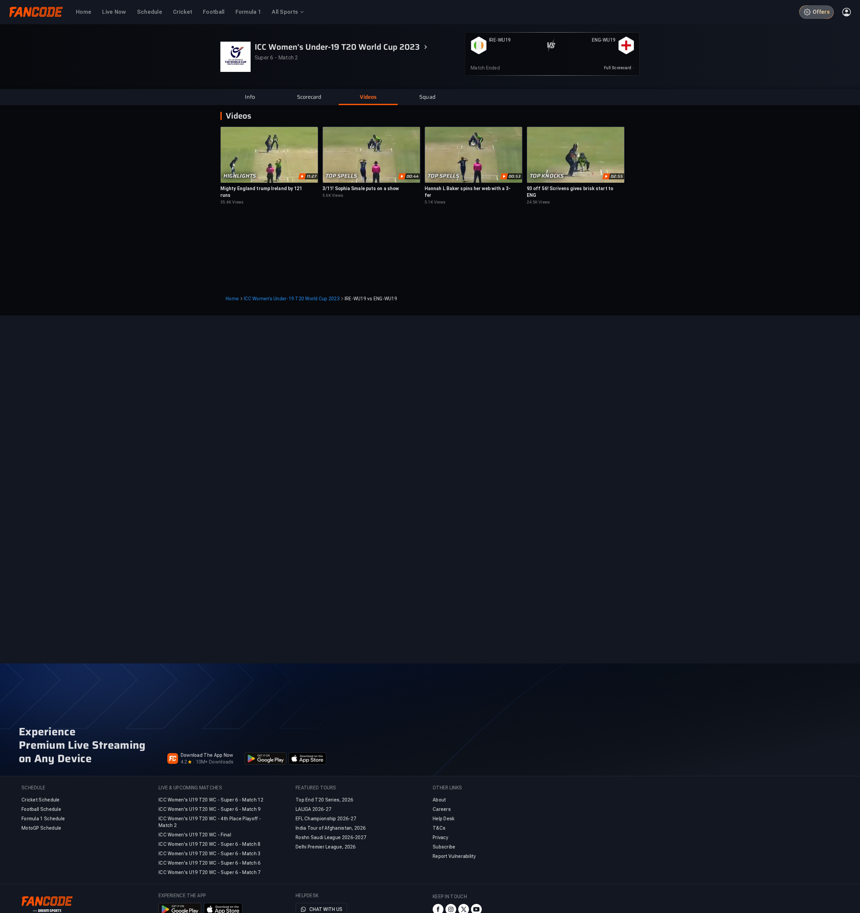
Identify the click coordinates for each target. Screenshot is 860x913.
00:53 (515, 176)
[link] (619, 68)
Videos (238, 116)
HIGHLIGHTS (239, 176)
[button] (250, 97)
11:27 (311, 176)
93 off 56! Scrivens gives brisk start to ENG (570, 192)
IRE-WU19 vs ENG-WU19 (371, 298)
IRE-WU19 (500, 40)
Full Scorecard (617, 68)
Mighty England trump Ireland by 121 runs (261, 192)
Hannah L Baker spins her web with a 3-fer (468, 192)
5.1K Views (435, 202)
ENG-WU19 (603, 40)
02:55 (617, 176)
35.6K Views (232, 202)
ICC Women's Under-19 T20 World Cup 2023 (292, 298)
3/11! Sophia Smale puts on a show (360, 188)
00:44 (412, 176)
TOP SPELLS (341, 176)
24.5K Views (538, 202)
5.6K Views (332, 195)
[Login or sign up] (846, 12)
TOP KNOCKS (547, 176)
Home (232, 298)
